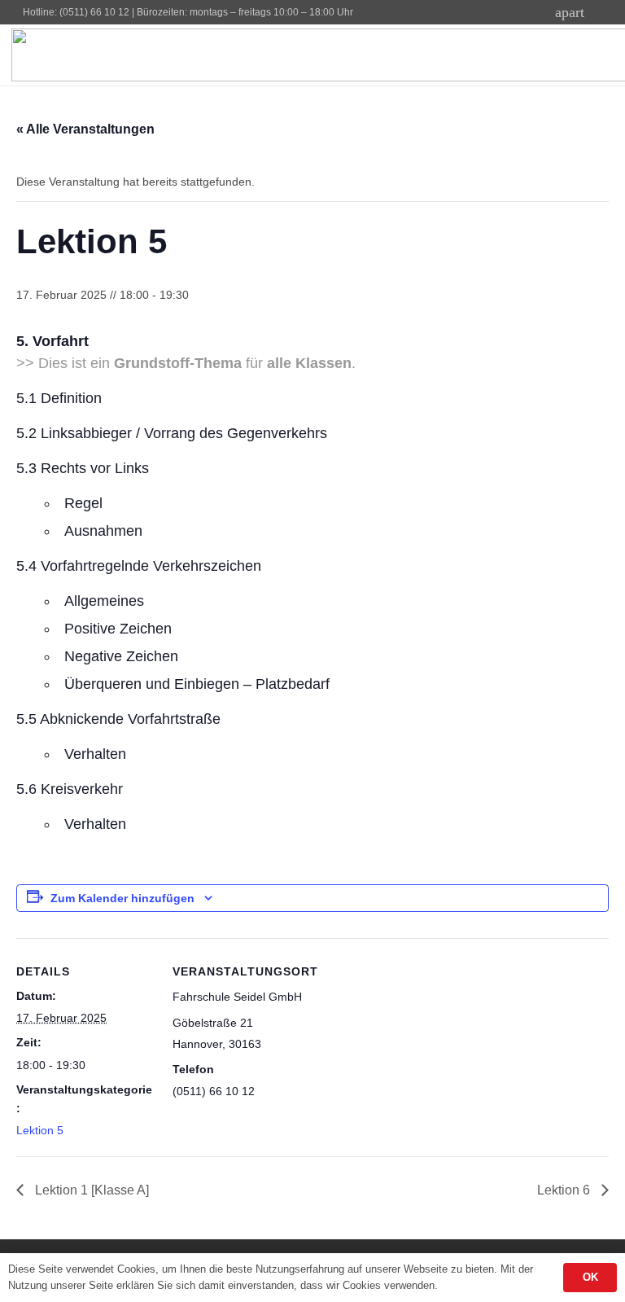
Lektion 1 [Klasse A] (90, 1190)
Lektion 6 (565, 1190)
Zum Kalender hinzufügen (122, 898)
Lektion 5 (39, 1130)
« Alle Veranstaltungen (85, 129)
